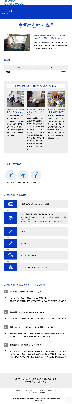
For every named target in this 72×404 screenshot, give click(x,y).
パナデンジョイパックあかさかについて (24, 390)
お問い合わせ (43, 392)
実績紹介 (50, 390)
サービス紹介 (41, 390)
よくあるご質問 (33, 392)
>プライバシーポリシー (36, 400)
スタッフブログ (59, 390)
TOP (10, 390)
